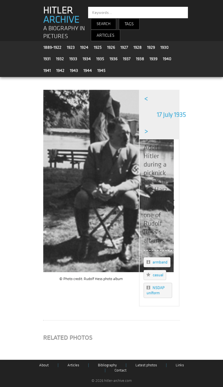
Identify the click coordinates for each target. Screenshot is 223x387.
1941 (47, 70)
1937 (127, 59)
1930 (164, 47)
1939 (153, 59)
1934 (87, 59)
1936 (113, 59)
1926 (111, 47)
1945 (101, 70)
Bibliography (107, 365)
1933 (73, 59)
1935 (100, 59)
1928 (138, 47)
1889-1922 (52, 47)
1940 (167, 59)
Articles (73, 365)
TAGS (129, 24)
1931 (47, 59)
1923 (71, 47)
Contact (120, 370)
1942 (60, 70)
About (44, 365)
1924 (84, 47)
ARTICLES (105, 35)
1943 (74, 70)
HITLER (61, 15)
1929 (151, 47)
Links (180, 365)
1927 (124, 47)
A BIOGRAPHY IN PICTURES (64, 32)
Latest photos (146, 365)
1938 (140, 59)
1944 (87, 70)
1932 (60, 59)
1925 (98, 47)
